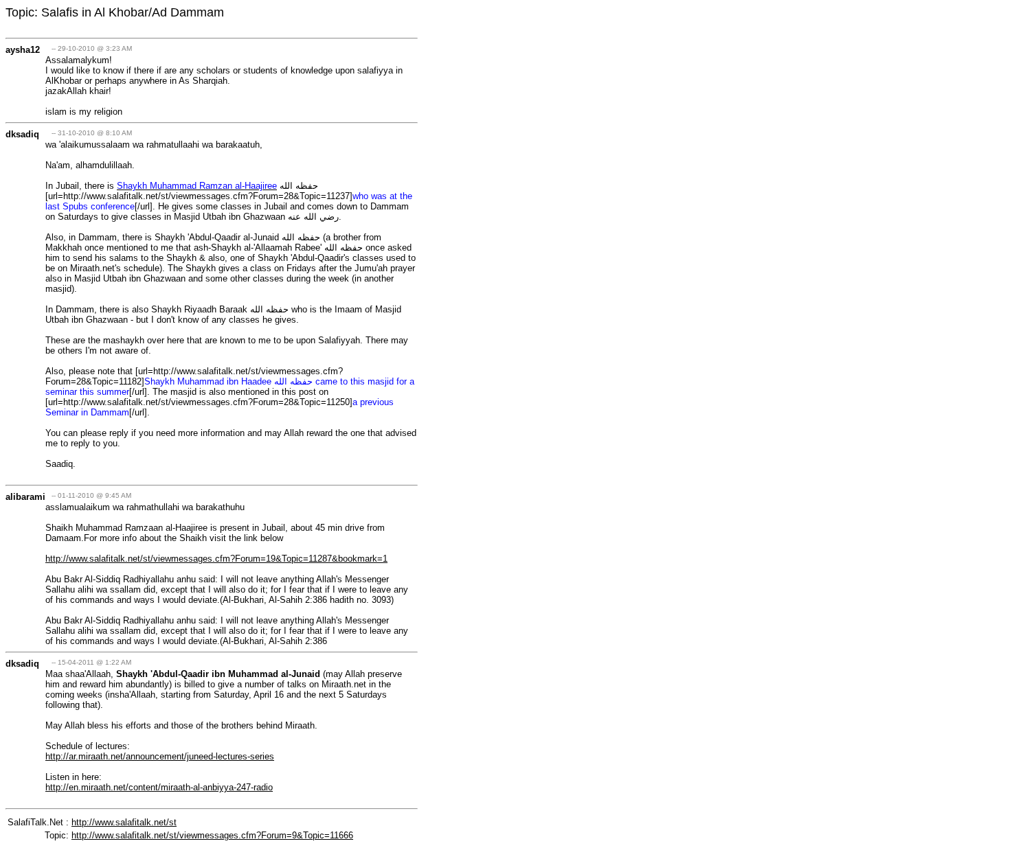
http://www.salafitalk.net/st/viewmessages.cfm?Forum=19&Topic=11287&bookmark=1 (216, 558)
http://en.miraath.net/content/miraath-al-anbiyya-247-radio (159, 787)
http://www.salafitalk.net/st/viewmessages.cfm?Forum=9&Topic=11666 (212, 835)
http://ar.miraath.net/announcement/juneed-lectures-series (159, 756)
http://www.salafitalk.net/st (124, 822)
